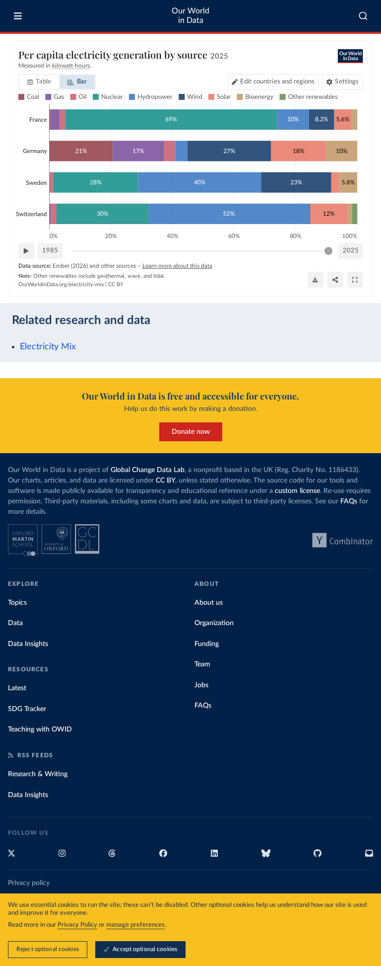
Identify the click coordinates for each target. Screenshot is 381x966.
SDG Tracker (27, 709)
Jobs (201, 685)
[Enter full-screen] (355, 280)
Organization (214, 623)
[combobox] (363, 16)
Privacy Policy (77, 925)
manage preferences (135, 925)
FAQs (348, 501)
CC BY (116, 284)
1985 (50, 250)
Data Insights (28, 644)
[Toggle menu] (18, 16)
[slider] (328, 251)
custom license (297, 490)
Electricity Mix (48, 346)
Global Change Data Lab (148, 470)
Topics (17, 602)
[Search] (363, 16)
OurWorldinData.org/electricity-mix (61, 284)
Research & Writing (37, 774)
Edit (277, 82)
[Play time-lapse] (26, 251)
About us (208, 602)
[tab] (39, 82)
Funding (206, 644)
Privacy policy (29, 883)
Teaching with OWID (40, 729)
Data (15, 623)
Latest (17, 688)
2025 (351, 250)
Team (202, 664)
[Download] (315, 280)
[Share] (335, 280)
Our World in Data (190, 15)
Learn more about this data (177, 266)
